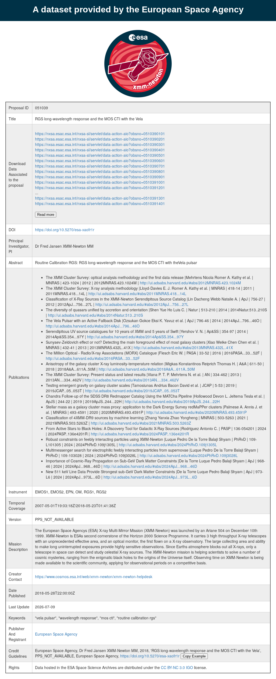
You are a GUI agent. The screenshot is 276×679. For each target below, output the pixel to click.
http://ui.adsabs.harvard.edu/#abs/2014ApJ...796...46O (93, 326)
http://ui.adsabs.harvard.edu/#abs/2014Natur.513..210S (95, 315)
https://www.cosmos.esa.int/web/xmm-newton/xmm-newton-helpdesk (93, 576)
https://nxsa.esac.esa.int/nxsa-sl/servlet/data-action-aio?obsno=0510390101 (100, 133)
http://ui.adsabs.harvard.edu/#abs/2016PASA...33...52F (93, 358)
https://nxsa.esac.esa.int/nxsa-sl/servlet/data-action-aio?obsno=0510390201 (100, 139)
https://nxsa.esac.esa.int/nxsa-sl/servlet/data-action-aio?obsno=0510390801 (100, 171)
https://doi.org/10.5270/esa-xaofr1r (64, 229)
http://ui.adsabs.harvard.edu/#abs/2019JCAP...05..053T (132, 390)
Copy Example (194, 656)
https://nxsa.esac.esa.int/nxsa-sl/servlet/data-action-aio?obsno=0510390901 (100, 176)
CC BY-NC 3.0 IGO (177, 667)
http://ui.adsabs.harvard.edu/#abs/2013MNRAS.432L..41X (183, 347)
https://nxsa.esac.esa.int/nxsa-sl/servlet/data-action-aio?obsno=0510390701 (100, 166)
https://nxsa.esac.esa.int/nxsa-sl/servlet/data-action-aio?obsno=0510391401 (100, 203)
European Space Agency (56, 634)
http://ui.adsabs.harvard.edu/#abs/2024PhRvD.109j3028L (189, 455)
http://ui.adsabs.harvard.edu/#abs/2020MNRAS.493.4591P (196, 412)
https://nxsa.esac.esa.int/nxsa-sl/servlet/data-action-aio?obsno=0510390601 (100, 160)
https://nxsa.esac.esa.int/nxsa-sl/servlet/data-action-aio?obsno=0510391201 (100, 187)
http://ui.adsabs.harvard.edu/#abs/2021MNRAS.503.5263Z (141, 423)
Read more (45, 215)
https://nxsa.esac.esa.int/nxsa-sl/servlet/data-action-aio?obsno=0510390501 (100, 155)
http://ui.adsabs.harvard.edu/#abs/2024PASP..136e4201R (140, 433)
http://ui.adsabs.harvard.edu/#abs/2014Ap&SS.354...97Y (135, 336)
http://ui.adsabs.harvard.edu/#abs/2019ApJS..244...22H (172, 401)
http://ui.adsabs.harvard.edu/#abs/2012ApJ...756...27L (141, 304)
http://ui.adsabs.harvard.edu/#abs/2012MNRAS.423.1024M (190, 282)
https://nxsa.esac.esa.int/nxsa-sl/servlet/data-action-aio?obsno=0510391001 (100, 182)
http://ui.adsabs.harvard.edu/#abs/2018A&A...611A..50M (147, 369)
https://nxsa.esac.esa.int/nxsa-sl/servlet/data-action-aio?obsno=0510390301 (100, 144)
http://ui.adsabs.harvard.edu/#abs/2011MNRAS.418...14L (137, 293)
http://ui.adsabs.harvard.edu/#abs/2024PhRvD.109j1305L (168, 444)
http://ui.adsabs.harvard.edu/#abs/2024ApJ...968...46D (150, 466)
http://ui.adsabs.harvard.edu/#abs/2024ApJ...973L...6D (150, 477)
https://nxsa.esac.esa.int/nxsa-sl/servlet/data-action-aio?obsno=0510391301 (100, 198)
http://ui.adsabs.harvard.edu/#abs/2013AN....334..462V (132, 380)
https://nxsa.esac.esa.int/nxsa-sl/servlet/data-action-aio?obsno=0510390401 (100, 149)
